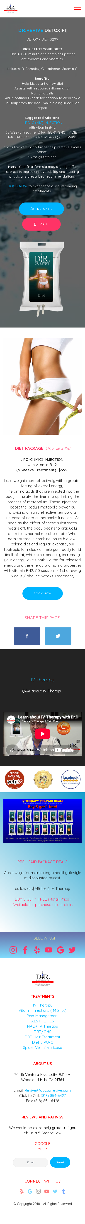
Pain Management (43, 1015)
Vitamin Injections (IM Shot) (42, 1010)
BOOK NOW (18, 186)
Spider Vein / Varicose (42, 1047)
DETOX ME (45, 208)
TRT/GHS (42, 1031)
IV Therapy (42, 1005)
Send (60, 1162)
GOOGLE (42, 1143)
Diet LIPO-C (42, 1042)
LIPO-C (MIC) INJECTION (42, 123)
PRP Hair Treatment (42, 1036)
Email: (18, 1090)
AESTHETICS (42, 1021)
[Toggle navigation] (77, 7)
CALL (44, 224)
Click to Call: (29, 1095)
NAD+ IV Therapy (42, 1026)
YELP (42, 1149)
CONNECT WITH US (42, 1181)
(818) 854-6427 (53, 1095)
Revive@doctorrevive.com (47, 1090)
